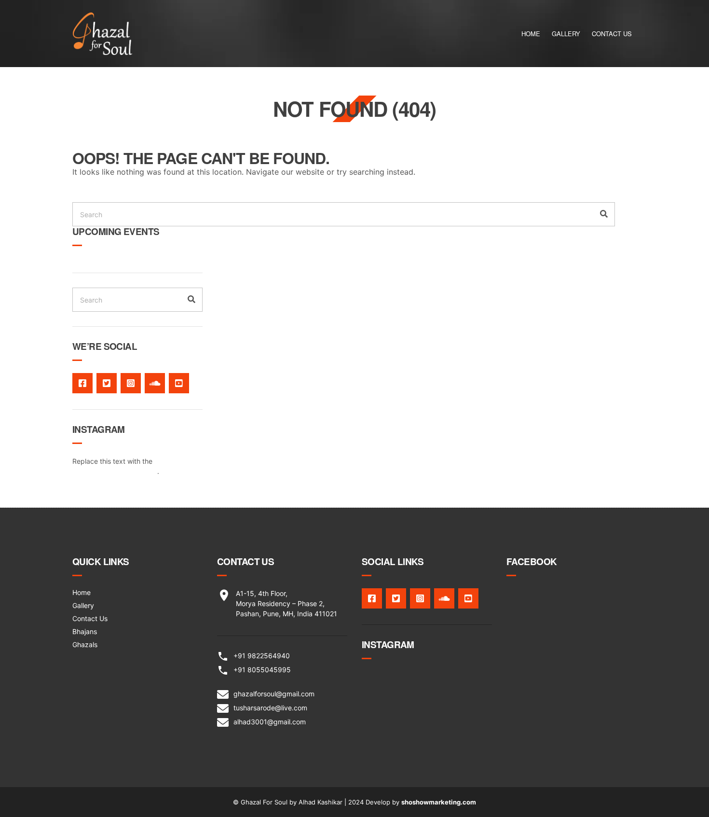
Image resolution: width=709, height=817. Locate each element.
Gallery (566, 33)
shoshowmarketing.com (438, 802)
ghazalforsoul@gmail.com (273, 694)
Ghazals (84, 644)
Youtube (179, 383)
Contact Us (612, 33)
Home (530, 33)
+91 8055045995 (262, 669)
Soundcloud (155, 383)
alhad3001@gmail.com (269, 722)
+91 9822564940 (261, 655)
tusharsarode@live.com (270, 708)
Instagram (131, 383)
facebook (82, 383)
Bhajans (84, 631)
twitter (106, 383)
